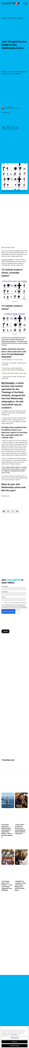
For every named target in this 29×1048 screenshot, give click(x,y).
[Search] (23, 3)
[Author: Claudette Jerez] (4, 806)
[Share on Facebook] (3, 128)
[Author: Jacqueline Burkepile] (2, 108)
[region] (14, 1037)
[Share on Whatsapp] (8, 128)
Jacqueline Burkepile (9, 107)
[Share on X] (12, 128)
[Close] (27, 1028)
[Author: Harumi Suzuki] (4, 863)
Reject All (14, 1041)
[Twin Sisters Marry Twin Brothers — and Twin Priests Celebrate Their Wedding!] (7, 857)
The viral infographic (7, 259)
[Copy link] (17, 128)
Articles (4, 18)
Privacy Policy (24, 607)
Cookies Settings (14, 1037)
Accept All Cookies (14, 1045)
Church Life (13, 18)
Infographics (20, 18)
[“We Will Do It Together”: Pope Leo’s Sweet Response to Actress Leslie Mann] (21, 857)
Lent (8, 18)
